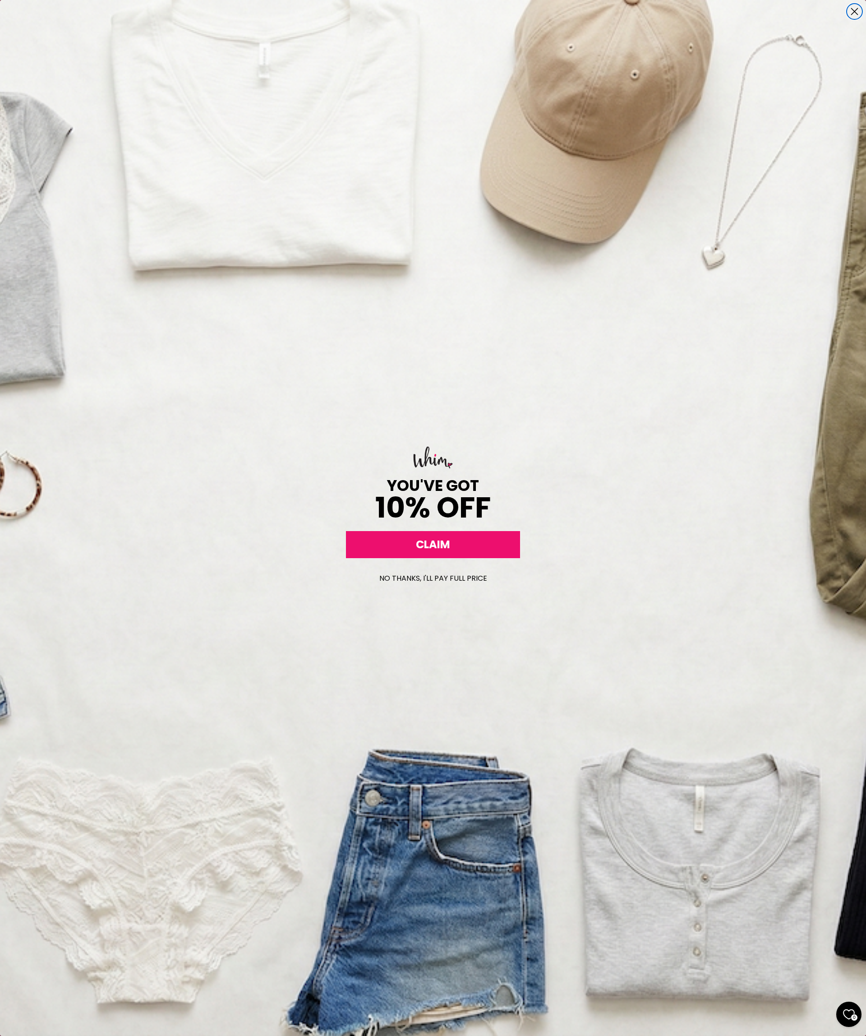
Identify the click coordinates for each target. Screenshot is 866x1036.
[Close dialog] (854, 11)
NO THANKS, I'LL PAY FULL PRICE (433, 578)
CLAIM (433, 544)
